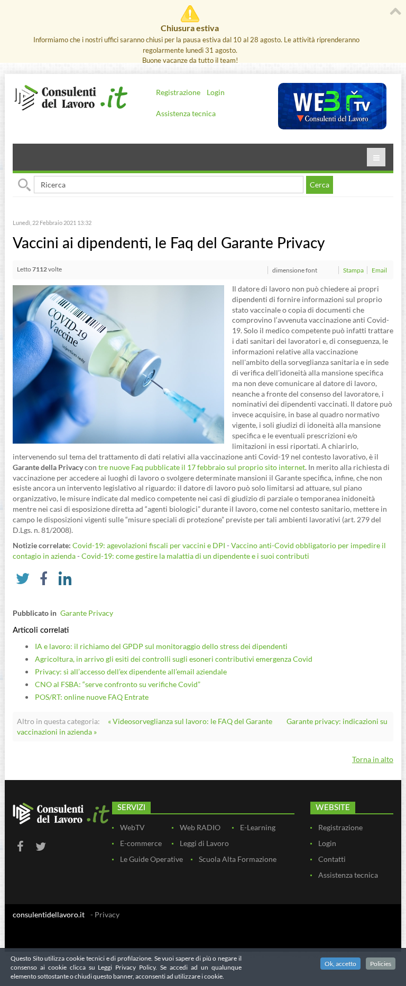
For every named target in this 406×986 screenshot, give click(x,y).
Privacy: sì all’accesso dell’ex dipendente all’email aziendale (131, 671)
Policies (380, 964)
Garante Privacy (86, 612)
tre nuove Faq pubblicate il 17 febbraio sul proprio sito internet (201, 467)
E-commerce (141, 843)
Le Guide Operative (151, 858)
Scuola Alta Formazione (237, 858)
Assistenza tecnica (186, 113)
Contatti (332, 858)
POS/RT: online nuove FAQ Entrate (92, 696)
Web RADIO (200, 827)
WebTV (132, 827)
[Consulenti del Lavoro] (71, 97)
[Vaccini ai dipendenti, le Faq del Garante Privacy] (118, 363)
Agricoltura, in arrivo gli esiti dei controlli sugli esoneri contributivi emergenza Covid (173, 658)
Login (216, 92)
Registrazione (178, 92)
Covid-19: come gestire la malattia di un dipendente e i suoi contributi (195, 555)
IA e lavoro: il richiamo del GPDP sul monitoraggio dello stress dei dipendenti (161, 646)
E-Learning (257, 827)
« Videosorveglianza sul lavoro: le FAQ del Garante (190, 721)
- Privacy (104, 914)
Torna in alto (372, 759)
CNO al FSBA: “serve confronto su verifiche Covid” (117, 684)
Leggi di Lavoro (204, 843)
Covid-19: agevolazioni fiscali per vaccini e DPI (148, 545)
